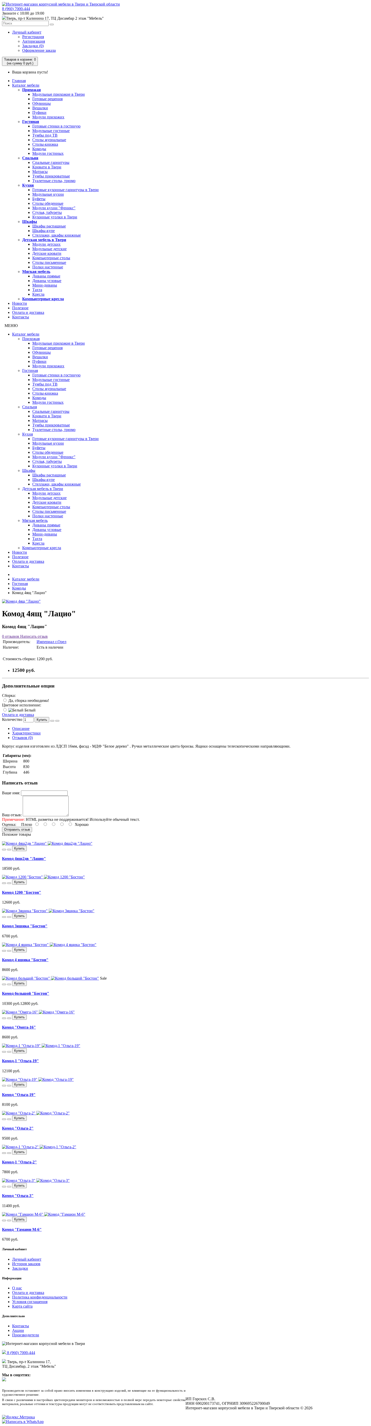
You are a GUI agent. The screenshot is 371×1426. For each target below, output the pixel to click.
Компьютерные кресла (43, 299)
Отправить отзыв (17, 829)
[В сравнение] (57, 721)
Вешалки (40, 108)
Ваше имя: (11, 793)
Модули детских (46, 244)
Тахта (37, 290)
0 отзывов (10, 636)
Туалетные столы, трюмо (53, 181)
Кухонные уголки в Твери (54, 217)
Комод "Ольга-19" (19, 1094)
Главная (19, 81)
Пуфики (39, 112)
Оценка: (9, 824)
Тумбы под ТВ (45, 135)
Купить (42, 720)
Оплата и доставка (28, 312)
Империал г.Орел (51, 642)
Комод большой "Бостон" (25, 993)
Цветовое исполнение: (21, 705)
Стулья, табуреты (47, 212)
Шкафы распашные (49, 226)
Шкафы (29, 221)
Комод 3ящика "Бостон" (24, 926)
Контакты (20, 317)
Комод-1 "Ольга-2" (19, 1162)
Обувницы (41, 103)
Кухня (28, 185)
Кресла (38, 294)
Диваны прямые (46, 276)
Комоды (39, 149)
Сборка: (9, 695)
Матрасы (40, 171)
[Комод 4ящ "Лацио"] (21, 601)
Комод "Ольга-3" (18, 1195)
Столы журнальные (49, 140)
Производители (25, 1335)
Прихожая (31, 90)
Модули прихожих (48, 117)
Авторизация (33, 41)
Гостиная (30, 121)
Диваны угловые (46, 280)
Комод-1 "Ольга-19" (20, 1061)
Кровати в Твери (46, 167)
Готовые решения (47, 99)
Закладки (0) (33, 46)
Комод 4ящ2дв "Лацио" (24, 858)
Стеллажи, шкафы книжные (56, 235)
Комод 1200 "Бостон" (21, 892)
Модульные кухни (48, 194)
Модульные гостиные (51, 131)
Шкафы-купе (43, 230)
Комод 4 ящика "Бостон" (25, 960)
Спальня (30, 158)
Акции (18, 1330)
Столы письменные (49, 262)
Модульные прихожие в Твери (58, 94)
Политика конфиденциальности (39, 1297)
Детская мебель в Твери (44, 240)
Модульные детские (49, 249)
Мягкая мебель (36, 271)
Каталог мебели (25, 85)
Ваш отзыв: (12, 815)
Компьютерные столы (51, 258)
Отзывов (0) (22, 737)
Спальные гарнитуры (50, 162)
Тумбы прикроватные (51, 176)
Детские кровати (46, 253)
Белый (29, 710)
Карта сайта (22, 1306)
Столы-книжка (45, 144)
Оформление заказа (39, 50)
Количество (12, 719)
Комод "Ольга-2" (18, 1128)
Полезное (20, 308)
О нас (17, 1288)
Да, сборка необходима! (28, 700)
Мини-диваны (44, 285)
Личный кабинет (26, 32)
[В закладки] (52, 721)
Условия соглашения (29, 1302)
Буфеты (38, 199)
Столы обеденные (47, 203)
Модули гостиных (48, 153)
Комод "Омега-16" (19, 1027)
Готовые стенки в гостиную (56, 126)
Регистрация (33, 37)
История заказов (26, 1264)
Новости (19, 303)
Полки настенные (47, 267)
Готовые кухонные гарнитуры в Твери (65, 190)
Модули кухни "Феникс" (53, 208)
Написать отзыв (33, 636)
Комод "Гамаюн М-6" (22, 1229)
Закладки (20, 1268)
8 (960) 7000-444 (16, 9)
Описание (21, 728)
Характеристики (26, 733)
